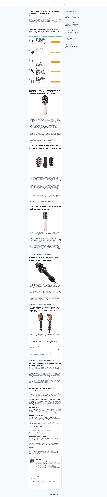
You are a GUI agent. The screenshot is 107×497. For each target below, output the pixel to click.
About (40, 4)
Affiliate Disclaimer (57, 4)
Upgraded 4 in (34, 257)
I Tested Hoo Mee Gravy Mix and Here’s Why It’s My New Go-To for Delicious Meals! (43, 481)
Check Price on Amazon (56, 42)
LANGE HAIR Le (34, 90)
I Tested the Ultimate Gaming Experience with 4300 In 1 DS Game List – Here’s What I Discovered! (72, 38)
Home (37, 4)
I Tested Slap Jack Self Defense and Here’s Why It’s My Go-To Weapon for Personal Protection (72, 17)
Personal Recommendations (47, 4)
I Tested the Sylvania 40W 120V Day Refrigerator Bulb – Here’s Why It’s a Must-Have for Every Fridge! (71, 33)
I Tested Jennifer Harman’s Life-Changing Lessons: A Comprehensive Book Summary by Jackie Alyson (72, 47)
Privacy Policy (64, 4)
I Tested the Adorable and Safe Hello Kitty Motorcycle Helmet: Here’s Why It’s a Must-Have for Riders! (72, 29)
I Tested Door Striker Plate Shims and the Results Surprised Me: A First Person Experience (44, 482)
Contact (69, 4)
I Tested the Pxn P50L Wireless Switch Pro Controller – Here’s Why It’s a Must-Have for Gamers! (72, 43)
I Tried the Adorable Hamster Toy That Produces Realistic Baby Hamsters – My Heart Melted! (72, 13)
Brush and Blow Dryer (43, 209)
